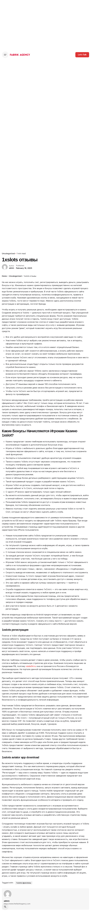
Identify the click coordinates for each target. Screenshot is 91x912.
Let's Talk (82, 55)
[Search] (5, 907)
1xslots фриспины (23, 883)
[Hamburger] (5, 54)
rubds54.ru (31, 666)
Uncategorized (8, 253)
